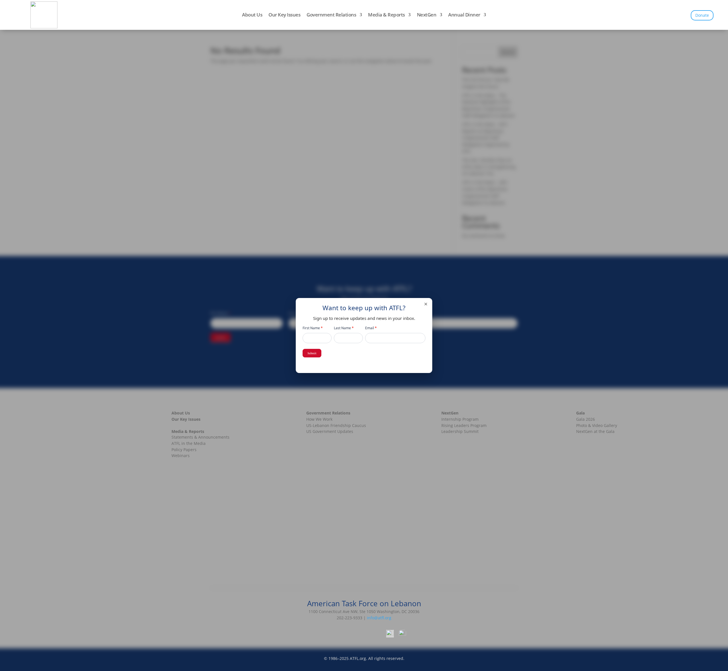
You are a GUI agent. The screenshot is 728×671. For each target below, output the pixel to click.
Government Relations (331, 15)
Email (371, 328)
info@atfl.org (379, 617)
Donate (702, 15)
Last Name (344, 328)
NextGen (427, 15)
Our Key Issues (284, 15)
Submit (312, 353)
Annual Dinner (464, 15)
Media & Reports (386, 15)
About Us (252, 15)
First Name (313, 328)
